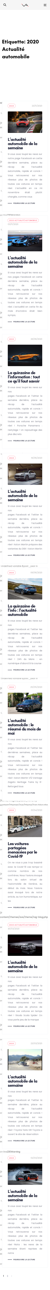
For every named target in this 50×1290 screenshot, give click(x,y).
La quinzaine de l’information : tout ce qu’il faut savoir (25, 391)
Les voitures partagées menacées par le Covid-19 (25, 860)
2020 (11, 106)
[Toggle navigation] (39, 5)
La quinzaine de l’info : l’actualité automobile (25, 623)
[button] (4, 5)
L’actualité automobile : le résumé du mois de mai (25, 741)
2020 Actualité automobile (23, 220)
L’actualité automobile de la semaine (25, 156)
